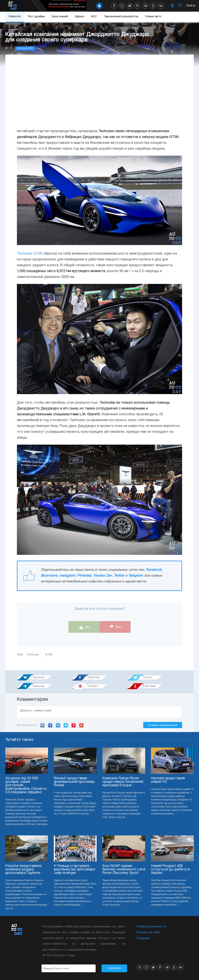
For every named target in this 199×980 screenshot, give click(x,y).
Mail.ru (58, 725)
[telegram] (145, 6)
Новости (14, 16)
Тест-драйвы (36, 16)
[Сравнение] (172, 6)
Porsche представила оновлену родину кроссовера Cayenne (23, 869)
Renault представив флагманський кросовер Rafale (74, 782)
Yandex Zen (102, 575)
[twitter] (130, 6)
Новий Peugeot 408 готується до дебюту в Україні (170, 869)
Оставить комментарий (162, 725)
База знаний (60, 16)
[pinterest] (137, 6)
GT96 (48, 655)
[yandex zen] (153, 6)
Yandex (73, 725)
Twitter (119, 575)
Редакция (143, 938)
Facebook (153, 570)
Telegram (135, 575)
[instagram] (122, 6)
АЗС (94, 16)
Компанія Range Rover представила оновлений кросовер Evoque (122, 782)
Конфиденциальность (152, 926)
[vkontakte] (161, 6)
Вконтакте (49, 575)
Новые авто (153, 16)
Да (87, 626)
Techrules (33, 655)
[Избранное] (180, 6)
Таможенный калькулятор (121, 16)
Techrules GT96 (29, 253)
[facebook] (114, 6)
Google (81, 725)
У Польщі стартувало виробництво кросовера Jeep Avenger (74, 869)
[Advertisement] (99, 95)
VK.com (42, 725)
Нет (118, 626)
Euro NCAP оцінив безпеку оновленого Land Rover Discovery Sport (123, 869)
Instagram (67, 575)
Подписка (114, 968)
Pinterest (84, 575)
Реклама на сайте (149, 932)
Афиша (79, 16)
